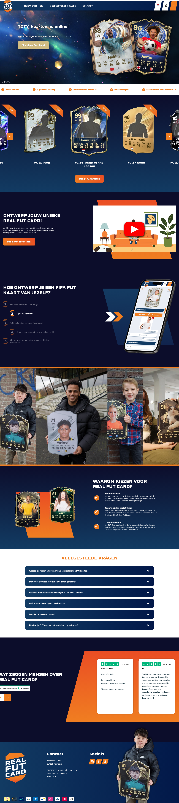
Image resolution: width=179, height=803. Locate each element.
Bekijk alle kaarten (89, 178)
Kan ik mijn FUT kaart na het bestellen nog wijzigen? (53, 625)
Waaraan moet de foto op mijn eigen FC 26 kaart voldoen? (56, 592)
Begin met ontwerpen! (19, 241)
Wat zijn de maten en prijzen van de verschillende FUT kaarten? (58, 570)
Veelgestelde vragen (63, 6)
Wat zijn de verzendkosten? (42, 614)
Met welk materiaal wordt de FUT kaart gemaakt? (52, 581)
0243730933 (52, 770)
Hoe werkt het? (33, 6)
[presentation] (10, 136)
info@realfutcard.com (67, 770)
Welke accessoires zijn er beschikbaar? (47, 603)
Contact (88, 6)
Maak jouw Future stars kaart (37, 40)
